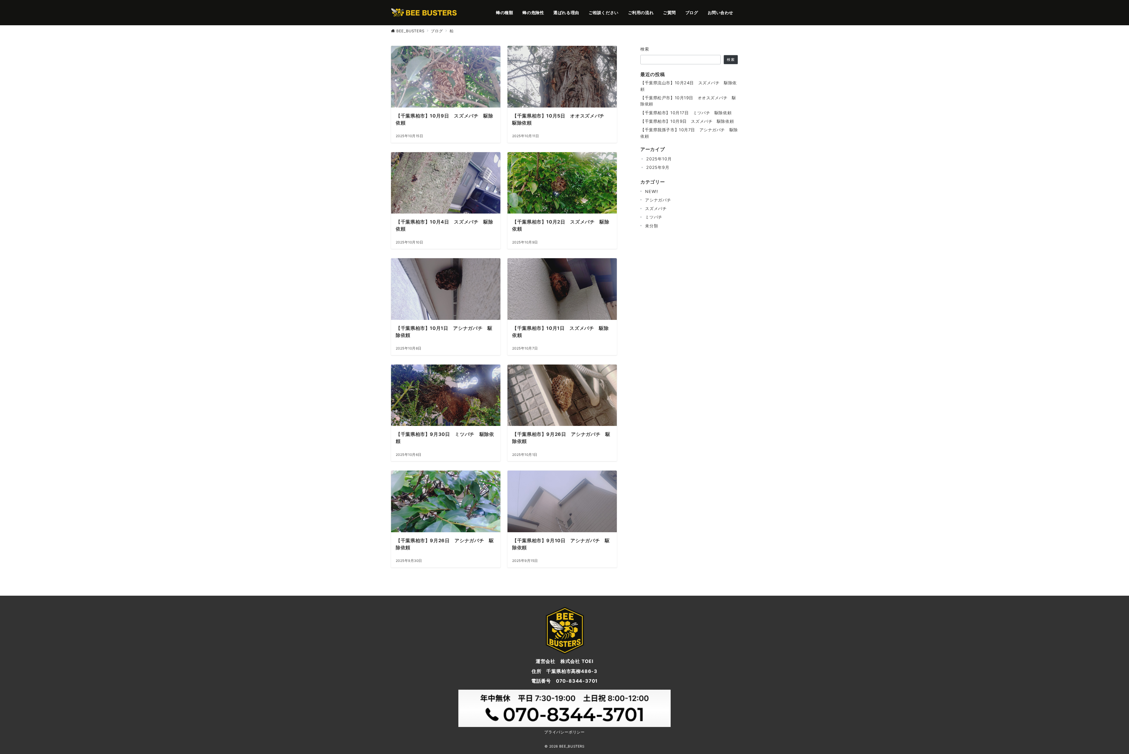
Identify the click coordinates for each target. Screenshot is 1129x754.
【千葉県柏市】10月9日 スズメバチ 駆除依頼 (687, 121)
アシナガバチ (658, 199)
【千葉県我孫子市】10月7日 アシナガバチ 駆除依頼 (689, 132)
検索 (644, 48)
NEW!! (651, 191)
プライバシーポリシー (564, 732)
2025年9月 (657, 167)
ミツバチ (653, 216)
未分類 (651, 225)
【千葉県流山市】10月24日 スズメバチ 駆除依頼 (688, 85)
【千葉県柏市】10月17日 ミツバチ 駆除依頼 (685, 112)
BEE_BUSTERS (571, 746)
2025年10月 (659, 158)
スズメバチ (656, 208)
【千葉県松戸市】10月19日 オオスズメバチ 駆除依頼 (688, 100)
